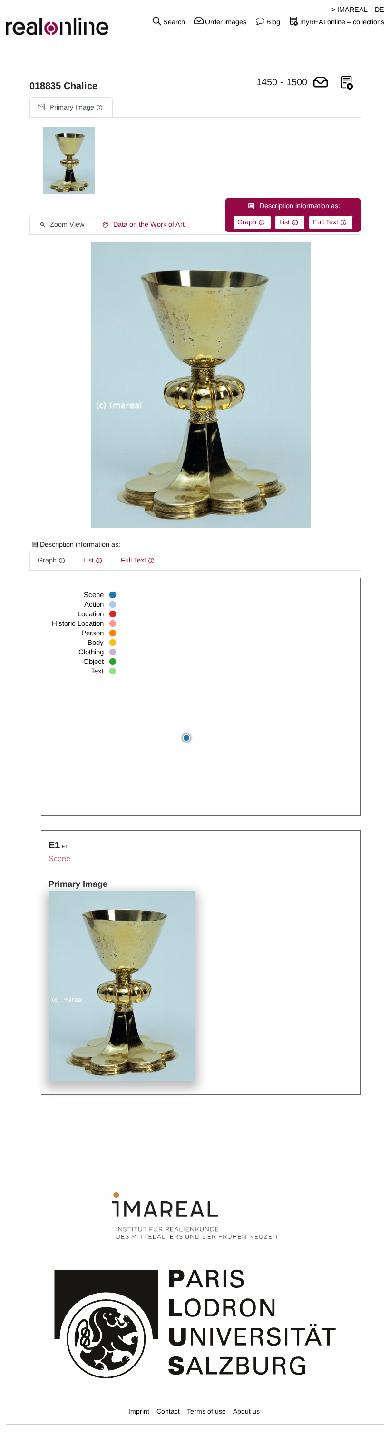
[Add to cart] (320, 83)
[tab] (71, 107)
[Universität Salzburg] (195, 1323)
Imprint (138, 1411)
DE (379, 9)
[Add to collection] (347, 83)
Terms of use (206, 1411)
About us (246, 1411)
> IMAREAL (350, 9)
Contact (168, 1411)
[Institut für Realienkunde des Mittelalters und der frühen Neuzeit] (195, 1216)
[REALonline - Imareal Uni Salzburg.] (65, 21)
